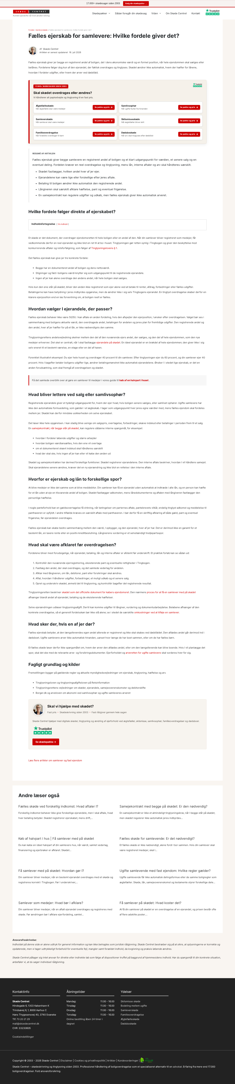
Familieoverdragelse (132, 1014)
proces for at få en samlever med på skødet (171, 592)
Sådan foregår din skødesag (131, 13)
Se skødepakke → (45, 741)
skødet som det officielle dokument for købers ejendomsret (95, 592)
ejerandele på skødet (108, 342)
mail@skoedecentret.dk (25, 1023)
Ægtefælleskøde (130, 1019)
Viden (154, 13)
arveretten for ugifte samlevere (143, 652)
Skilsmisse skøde (130, 1001)
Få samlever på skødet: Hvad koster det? (150, 903)
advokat (177, 1066)
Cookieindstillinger (23, 1036)
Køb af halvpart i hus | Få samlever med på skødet (56, 838)
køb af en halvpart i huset (134, 380)
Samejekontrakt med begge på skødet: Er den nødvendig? (163, 806)
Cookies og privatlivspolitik (89, 1060)
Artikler (111, 1060)
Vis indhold (62, 224)
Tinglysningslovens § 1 (104, 248)
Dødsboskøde (128, 1023)
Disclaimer (66, 1060)
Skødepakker (99, 13)
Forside (31, 30)
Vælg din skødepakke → (136, 3)
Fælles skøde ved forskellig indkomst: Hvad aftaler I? (58, 806)
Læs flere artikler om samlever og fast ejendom (55, 760)
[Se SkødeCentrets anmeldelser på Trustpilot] (197, 86)
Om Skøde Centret (176, 13)
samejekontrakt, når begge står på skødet (55, 428)
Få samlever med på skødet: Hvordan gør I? (51, 871)
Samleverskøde (41, 30)
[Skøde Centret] (32, 50)
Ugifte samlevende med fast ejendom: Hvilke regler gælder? (165, 871)
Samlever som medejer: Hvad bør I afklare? (50, 903)
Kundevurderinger (128, 1060)
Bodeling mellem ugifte (134, 1005)
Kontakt (196, 13)
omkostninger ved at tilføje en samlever (156, 612)
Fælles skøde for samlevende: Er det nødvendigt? (157, 838)
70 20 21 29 (23, 1019)
